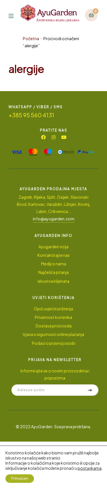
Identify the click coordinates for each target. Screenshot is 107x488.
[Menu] (15, 15)
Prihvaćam (19, 478)
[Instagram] (53, 137)
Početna (31, 38)
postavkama (90, 468)
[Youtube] (64, 137)
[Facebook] (43, 137)
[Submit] (89, 390)
